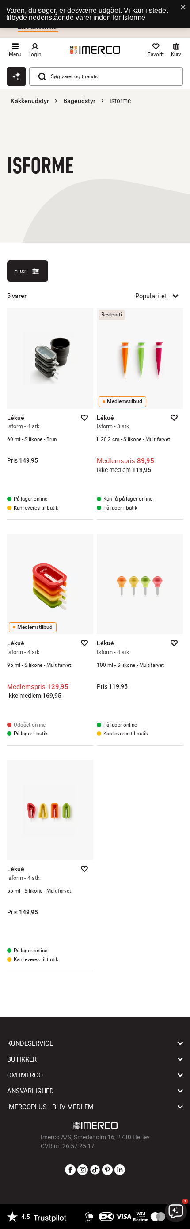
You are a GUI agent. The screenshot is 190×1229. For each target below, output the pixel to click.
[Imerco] (95, 50)
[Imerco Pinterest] (107, 1170)
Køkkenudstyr (30, 100)
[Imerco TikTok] (95, 1170)
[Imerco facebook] (70, 1170)
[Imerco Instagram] (82, 1170)
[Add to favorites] (84, 417)
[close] (183, 8)
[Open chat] (16, 76)
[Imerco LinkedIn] (119, 1170)
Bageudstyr (79, 100)
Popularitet (151, 295)
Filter (20, 270)
